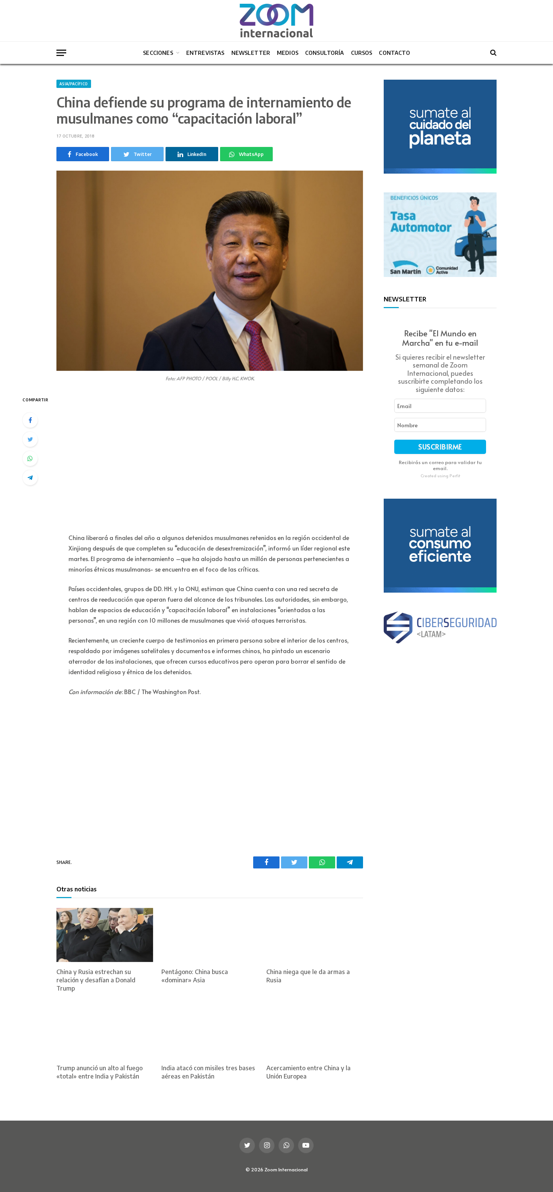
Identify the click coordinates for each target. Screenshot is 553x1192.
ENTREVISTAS (205, 52)
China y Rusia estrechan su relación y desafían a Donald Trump (95, 980)
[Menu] (61, 52)
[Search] (493, 52)
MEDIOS (287, 52)
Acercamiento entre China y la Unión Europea (308, 1072)
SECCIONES (158, 52)
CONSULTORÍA (324, 52)
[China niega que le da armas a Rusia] (314, 935)
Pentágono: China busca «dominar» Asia (194, 976)
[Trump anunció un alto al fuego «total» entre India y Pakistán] (104, 1031)
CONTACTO (394, 52)
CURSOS (361, 52)
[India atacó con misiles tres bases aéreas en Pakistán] (209, 1031)
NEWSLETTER (250, 52)
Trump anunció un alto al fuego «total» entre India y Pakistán (99, 1072)
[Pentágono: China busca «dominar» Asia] (209, 935)
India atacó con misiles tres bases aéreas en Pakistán (208, 1072)
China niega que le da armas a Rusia (308, 976)
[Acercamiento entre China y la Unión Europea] (314, 1031)
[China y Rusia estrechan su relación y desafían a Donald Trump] (104, 935)
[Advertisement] (209, 458)
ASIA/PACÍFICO (73, 84)
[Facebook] (30, 420)
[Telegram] (30, 477)
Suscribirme (440, 446)
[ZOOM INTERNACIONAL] (276, 20)
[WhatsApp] (30, 458)
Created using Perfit (440, 475)
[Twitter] (30, 439)
